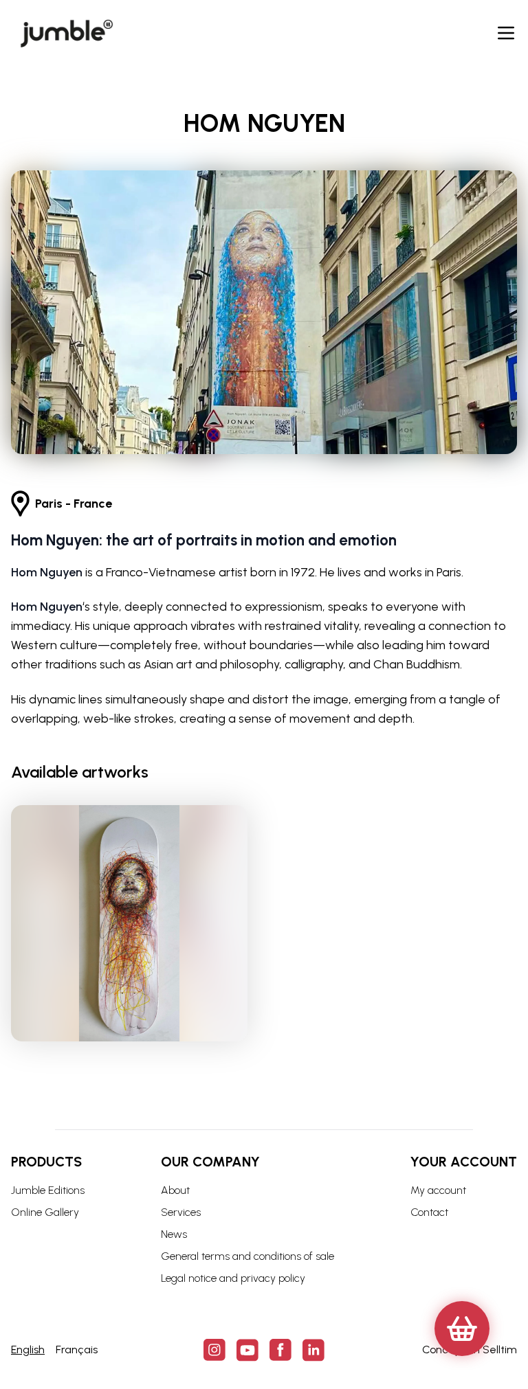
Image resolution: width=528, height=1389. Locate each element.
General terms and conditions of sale (247, 1256)
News (174, 1234)
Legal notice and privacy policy (233, 1278)
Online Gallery (45, 1212)
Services (181, 1212)
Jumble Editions (48, 1190)
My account (438, 1190)
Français (77, 1349)
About (175, 1190)
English (28, 1349)
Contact (429, 1212)
